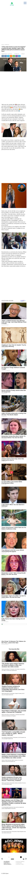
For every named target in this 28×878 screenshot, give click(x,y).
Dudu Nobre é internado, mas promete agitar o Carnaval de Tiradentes (14, 711)
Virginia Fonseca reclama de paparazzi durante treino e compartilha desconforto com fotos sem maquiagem (13, 688)
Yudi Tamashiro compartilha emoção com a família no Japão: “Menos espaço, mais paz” (13, 733)
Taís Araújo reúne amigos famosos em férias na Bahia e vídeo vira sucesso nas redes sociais (13, 665)
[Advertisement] (14, 26)
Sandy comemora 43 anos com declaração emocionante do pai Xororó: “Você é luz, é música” (12, 778)
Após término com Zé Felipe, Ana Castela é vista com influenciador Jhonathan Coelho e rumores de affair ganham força (14, 802)
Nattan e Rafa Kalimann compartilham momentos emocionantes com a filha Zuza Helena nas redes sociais (14, 756)
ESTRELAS (16, 53)
